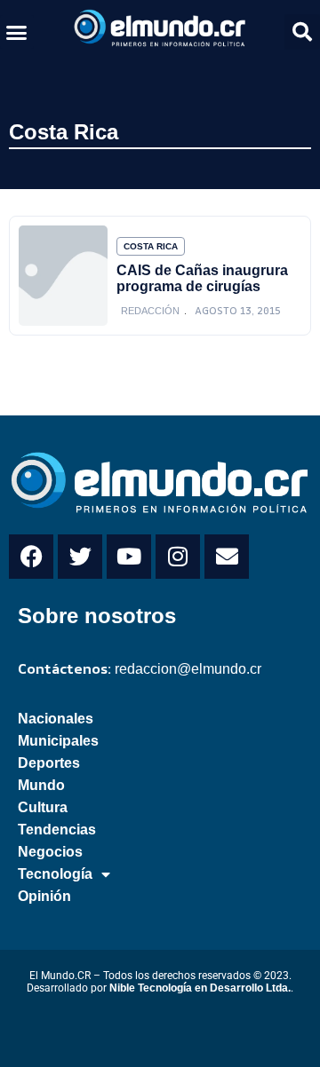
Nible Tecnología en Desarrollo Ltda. (200, 988)
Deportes (49, 763)
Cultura (43, 807)
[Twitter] (80, 556)
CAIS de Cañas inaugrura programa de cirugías (202, 278)
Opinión (44, 896)
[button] (17, 32)
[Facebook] (31, 556)
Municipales (58, 740)
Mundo (41, 785)
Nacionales (55, 718)
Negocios (50, 851)
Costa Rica (63, 132)
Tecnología (55, 873)
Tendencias (57, 829)
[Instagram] (178, 556)
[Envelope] (226, 556)
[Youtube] (129, 556)
